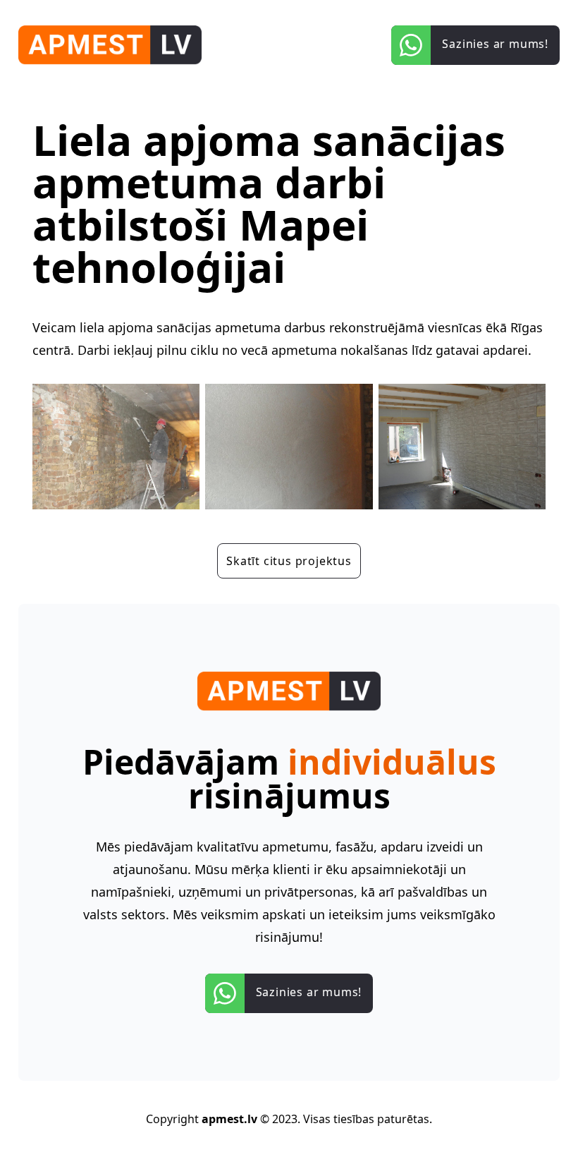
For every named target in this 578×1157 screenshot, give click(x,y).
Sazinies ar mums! (309, 992)
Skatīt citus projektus (289, 561)
